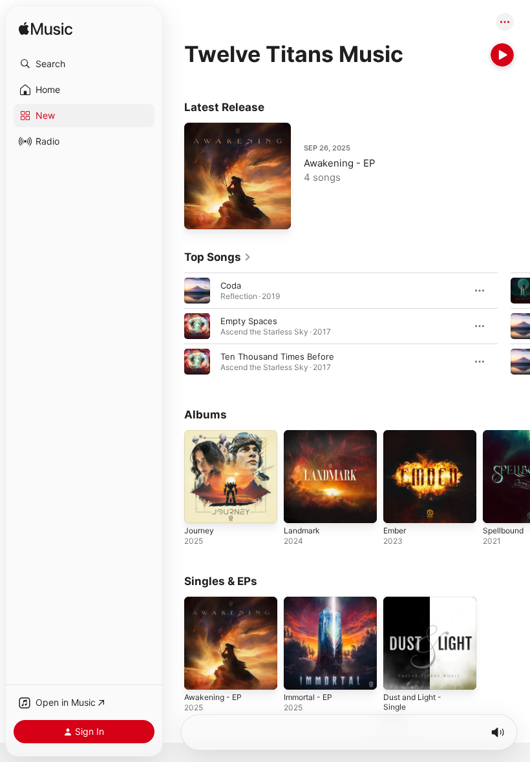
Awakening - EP (340, 163)
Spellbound (503, 530)
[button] (84, 64)
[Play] (502, 55)
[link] (217, 257)
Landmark (302, 530)
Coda (230, 285)
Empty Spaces (248, 321)
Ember (394, 530)
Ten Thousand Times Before (277, 356)
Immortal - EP (308, 697)
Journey (199, 530)
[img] (45, 29)
